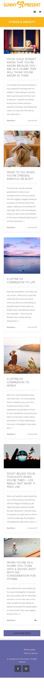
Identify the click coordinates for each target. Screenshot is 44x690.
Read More (10, 120)
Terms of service (31, 653)
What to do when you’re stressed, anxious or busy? (17, 148)
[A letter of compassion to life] (22, 249)
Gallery (26, 41)
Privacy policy (29, 650)
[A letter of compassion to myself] (22, 355)
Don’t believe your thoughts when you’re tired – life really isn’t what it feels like (17, 456)
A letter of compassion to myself (17, 355)
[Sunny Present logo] (22, 2)
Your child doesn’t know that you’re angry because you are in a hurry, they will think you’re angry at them (17, 41)
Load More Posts (22, 633)
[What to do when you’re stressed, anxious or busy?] (22, 149)
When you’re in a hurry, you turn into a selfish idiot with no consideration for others (17, 547)
